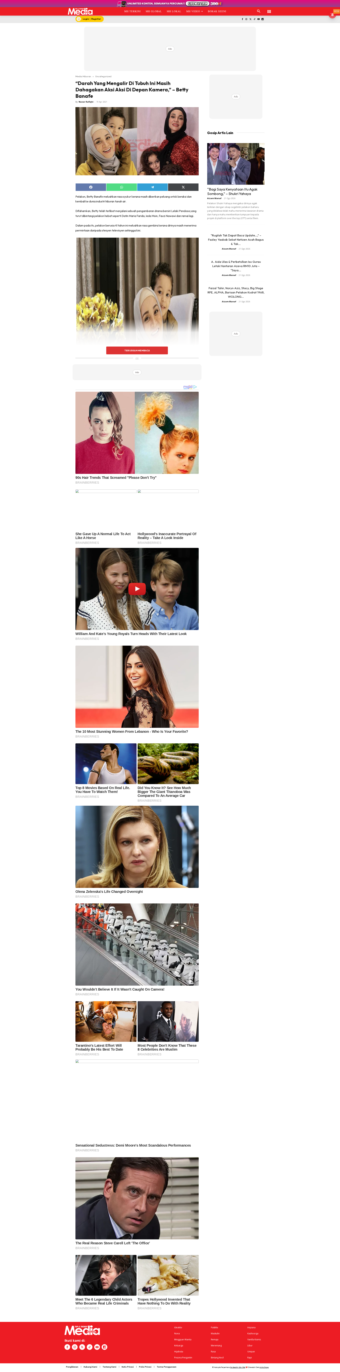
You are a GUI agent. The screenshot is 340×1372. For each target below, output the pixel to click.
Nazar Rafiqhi (86, 101)
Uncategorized (103, 76)
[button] (258, 11)
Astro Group (264, 1367)
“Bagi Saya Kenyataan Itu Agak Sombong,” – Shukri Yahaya (232, 191)
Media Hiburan (83, 76)
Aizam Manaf (214, 198)
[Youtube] (258, 19)
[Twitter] (250, 19)
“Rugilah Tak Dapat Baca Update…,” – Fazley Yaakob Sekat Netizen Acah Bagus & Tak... (236, 239)
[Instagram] (246, 19)
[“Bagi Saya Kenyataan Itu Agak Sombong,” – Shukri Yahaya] (236, 164)
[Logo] (80, 11)
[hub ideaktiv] (269, 10)
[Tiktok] (255, 19)
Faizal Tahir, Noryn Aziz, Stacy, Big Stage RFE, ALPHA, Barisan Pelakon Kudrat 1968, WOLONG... (236, 292)
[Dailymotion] (262, 19)
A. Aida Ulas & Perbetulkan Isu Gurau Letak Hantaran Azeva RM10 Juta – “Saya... (236, 266)
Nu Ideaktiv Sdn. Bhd (237, 1367)
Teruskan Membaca (137, 350)
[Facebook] (242, 19)
